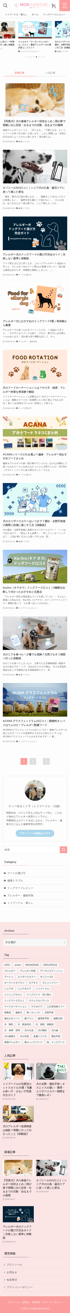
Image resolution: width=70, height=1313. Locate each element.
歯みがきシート (12, 1018)
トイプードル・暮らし (20, 903)
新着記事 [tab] (19, 72)
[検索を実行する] (63, 849)
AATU (7, 965)
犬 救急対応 (24, 1024)
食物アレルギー (12, 1042)
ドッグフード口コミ (14, 1000)
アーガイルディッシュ (51, 971)
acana (18, 965)
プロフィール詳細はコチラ (35, 833)
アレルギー (9, 971)
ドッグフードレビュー (20, 888)
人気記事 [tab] (50, 72)
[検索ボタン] (5, 5)
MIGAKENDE (32, 965)
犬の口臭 (28, 1030)
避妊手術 (55, 1036)
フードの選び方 (16, 873)
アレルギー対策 (28, 971)
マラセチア (36, 1006)
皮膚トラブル (40, 1036)
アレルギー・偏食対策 (20, 895)
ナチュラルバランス (39, 1000)
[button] (26, 56)
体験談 (7, 1012)
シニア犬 (8, 988)
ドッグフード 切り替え (39, 994)
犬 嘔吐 (8, 1024)
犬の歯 (54, 1030)
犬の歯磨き (9, 1036)
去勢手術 (49, 1012)
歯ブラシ (28, 1018)
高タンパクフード (33, 1042)
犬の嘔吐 (42, 1030)
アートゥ (8, 977)
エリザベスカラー (27, 977)
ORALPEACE (50, 965)
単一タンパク (33, 1012)
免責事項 (12, 1279)
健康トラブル (15, 880)
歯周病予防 (43, 1018)
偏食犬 (18, 1012)
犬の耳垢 (24, 1036)
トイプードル (42, 988)
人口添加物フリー (56, 1006)
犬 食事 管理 (12, 1030)
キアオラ (33, 982)
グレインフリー (50, 982)
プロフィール (14, 1264)
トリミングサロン (13, 994)
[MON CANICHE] (35, 5)
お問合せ (12, 1272)
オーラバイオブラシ (14, 982)
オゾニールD (46, 977)
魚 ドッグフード (56, 1042)
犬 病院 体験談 (45, 1024)
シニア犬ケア (24, 988)
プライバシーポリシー (20, 1287)
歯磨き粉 (58, 1018)
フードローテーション (15, 1006)
